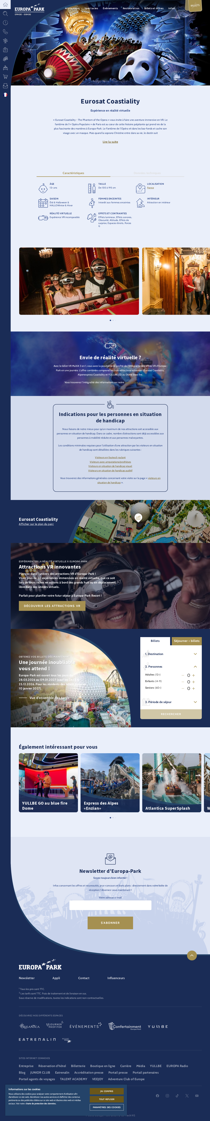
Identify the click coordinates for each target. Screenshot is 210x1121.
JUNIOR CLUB (40, 1072)
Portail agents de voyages (37, 1079)
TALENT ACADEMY (73, 1079)
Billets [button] (155, 641)
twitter (187, 1095)
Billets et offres (154, 8)
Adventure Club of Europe (126, 1079)
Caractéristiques (73, 173)
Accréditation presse (89, 1072)
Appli (56, 978)
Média (140, 1066)
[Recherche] (5, 13)
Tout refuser (106, 1099)
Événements (110, 8)
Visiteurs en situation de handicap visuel (110, 466)
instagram (167, 1095)
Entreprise (26, 1066)
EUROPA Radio (177, 1066)
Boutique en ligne (102, 1066)
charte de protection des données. (41, 1103)
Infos (171, 8)
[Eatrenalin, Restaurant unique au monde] (37, 1039)
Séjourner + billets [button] (187, 641)
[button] (5, 4)
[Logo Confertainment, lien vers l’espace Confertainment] (125, 1026)
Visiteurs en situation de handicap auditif (110, 470)
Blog (22, 1072)
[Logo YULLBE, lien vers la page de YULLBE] (158, 1026)
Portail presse (118, 1072)
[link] (192, 955)
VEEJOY (97, 1079)
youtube (197, 1095)
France (150, 187)
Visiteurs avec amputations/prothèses (110, 461)
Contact (84, 978)
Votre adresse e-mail (110, 897)
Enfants (150, 681)
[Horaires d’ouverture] (5, 22)
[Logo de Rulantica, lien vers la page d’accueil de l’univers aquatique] (29, 1026)
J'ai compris (106, 1091)
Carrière (125, 1066)
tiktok (177, 1095)
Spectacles (91, 8)
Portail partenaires (146, 1072)
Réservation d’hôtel (52, 1066)
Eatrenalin (62, 1072)
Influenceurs (116, 978)
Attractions (72, 8)
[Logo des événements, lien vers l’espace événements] (86, 1026)
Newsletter (26, 978)
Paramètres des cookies (107, 1107)
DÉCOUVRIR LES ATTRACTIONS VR (52, 606)
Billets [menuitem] (195, 5)
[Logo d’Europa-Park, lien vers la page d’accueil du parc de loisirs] (29, 7)
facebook (157, 1095)
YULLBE (156, 1066)
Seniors (149, 687)
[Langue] (5, 94)
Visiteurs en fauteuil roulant (110, 457)
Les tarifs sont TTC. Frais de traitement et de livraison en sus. (54, 993)
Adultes (150, 674)
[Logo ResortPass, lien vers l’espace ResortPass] (67, 1039)
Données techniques (147, 173)
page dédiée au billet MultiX (140, 382)
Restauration (131, 8)
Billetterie (78, 1066)
